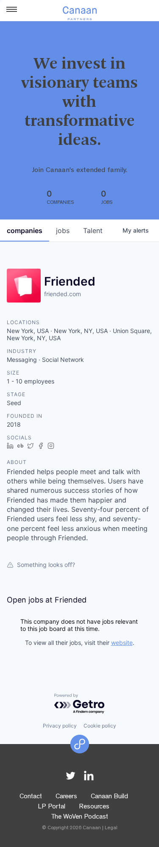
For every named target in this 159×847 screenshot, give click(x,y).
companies (24, 230)
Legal (111, 828)
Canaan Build (109, 797)
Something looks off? (46, 564)
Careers (66, 797)
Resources (94, 807)
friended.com (62, 293)
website (122, 642)
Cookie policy (100, 725)
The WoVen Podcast (79, 817)
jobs (63, 230)
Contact (31, 797)
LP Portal (51, 807)
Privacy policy (60, 725)
